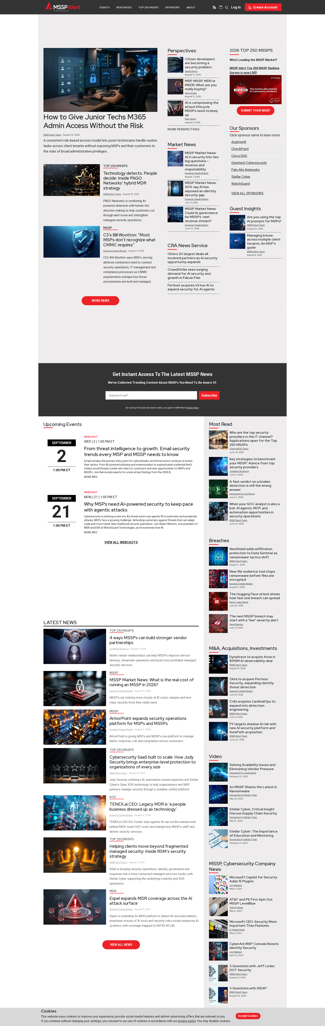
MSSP (107, 228)
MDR (112, 891)
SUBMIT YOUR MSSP (255, 110)
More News (100, 300)
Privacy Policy (192, 408)
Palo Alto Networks (245, 170)
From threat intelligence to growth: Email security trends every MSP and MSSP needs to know (137, 451)
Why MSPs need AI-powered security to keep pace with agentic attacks (138, 507)
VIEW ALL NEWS (121, 944)
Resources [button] (124, 7)
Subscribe (209, 395)
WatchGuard (240, 184)
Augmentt (238, 142)
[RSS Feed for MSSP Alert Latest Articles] (214, 7)
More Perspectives (184, 129)
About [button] (190, 7)
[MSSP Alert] (63, 7)
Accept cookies (248, 1015)
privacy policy (187, 1021)
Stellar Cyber (240, 177)
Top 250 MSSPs (148, 7)
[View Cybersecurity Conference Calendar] (220, 7)
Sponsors (172, 7)
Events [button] (105, 7)
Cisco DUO (239, 156)
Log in (236, 7)
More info (90, 476)
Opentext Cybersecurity (249, 163)
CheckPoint (240, 149)
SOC (112, 797)
